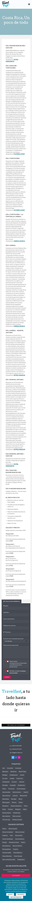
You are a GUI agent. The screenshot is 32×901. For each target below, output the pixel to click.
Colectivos (19, 778)
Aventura (18, 768)
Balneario (5, 771)
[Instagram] (19, 757)
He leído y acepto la (18, 671)
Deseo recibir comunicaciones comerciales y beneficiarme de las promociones (18, 664)
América (5, 835)
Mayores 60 (23, 795)
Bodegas (4, 775)
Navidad (13, 799)
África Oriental (19, 832)
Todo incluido (16, 816)
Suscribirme (16, 875)
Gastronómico (17, 792)
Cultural (21, 782)
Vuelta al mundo (17, 819)
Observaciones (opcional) (10, 645)
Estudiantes (21, 785)
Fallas (4, 788)
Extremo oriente (14, 842)
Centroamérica (19, 839)
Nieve (20, 799)
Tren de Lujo (6, 819)
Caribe (22, 775)
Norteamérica (6, 849)
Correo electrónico (9, 619)
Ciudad (12, 778)
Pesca (25, 806)
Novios (14, 802)
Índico (23, 842)
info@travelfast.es (16, 752)
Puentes (10, 809)
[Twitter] (13, 757)
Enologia (5, 785)
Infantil (26, 792)
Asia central (18, 835)
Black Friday (22, 771)
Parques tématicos (16, 806)
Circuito (4, 778)
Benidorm (13, 771)
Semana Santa (6, 812)
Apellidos (6, 612)
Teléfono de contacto (9, 625)
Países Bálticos (17, 852)
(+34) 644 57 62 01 (16, 749)
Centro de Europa (7, 839)
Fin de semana (21, 788)
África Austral (13, 828)
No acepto (21, 894)
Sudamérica (21, 859)
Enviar (7, 677)
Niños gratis (6, 802)
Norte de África (17, 845)
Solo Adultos (6, 816)
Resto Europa (18, 856)
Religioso (18, 809)
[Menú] (29, 4)
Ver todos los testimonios (16, 725)
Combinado (5, 782)
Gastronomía (6, 792)
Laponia (15, 795)
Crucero (14, 782)
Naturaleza (5, 799)
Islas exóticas (6, 795)
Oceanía (15, 849)
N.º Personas (7, 632)
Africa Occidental (7, 832)
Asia (11, 835)
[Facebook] (16, 757)
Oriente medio (6, 852)
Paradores (5, 806)
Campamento (14, 775)
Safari (25, 809)
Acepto (10, 894)
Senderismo (16, 812)
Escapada (13, 785)
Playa (4, 809)
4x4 (3, 768)
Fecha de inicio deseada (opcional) (13, 638)
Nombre (5, 605)
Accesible (10, 768)
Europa (4, 842)
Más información (16, 897)
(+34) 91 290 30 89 (16, 745)
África (4, 828)
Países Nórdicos (7, 856)
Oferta (20, 802)
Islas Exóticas (6, 845)
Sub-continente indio (8, 859)
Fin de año (11, 788)
